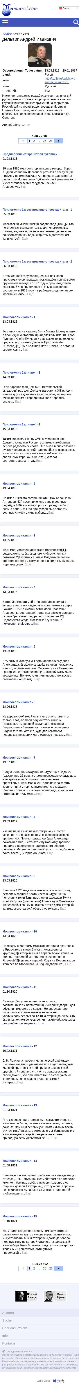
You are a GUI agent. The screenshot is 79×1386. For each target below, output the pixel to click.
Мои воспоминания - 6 (19, 702)
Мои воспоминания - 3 (19, 535)
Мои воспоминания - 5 (19, 646)
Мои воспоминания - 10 (20, 931)
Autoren (8, 34)
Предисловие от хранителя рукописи (30, 154)
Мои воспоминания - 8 (19, 816)
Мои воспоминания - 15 (20, 1216)
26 (51, 140)
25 (44, 140)
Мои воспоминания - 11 (20, 987)
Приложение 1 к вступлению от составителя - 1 (37, 209)
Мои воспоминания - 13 (20, 1105)
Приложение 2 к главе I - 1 (21, 372)
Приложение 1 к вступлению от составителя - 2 (37, 261)
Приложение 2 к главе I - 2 (21, 424)
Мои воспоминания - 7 (19, 757)
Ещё (27, 124)
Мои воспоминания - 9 (19, 876)
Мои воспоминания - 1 (19, 317)
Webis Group (43, 1381)
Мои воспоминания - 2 (19, 483)
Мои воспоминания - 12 (20, 1046)
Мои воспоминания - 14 (20, 1160)
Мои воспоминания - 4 (19, 587)
